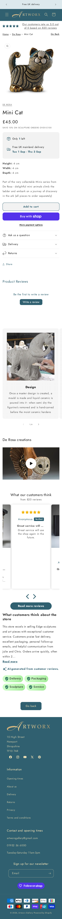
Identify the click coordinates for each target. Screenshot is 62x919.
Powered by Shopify (43, 912)
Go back (31, 706)
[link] (30, 357)
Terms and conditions (19, 817)
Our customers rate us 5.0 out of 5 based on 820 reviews (40, 26)
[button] (7, 14)
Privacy (11, 810)
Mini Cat (28, 34)
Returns (11, 802)
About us (12, 786)
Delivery (11, 794)
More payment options (31, 224)
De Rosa (16, 34)
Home (6, 34)
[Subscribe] (50, 873)
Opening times (15, 778)
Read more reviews (31, 606)
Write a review (31, 302)
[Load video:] (31, 463)
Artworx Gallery (25, 912)
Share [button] (9, 264)
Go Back (55, 34)
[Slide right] (38, 424)
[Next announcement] (55, 4)
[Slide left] (23, 424)
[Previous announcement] (6, 4)
